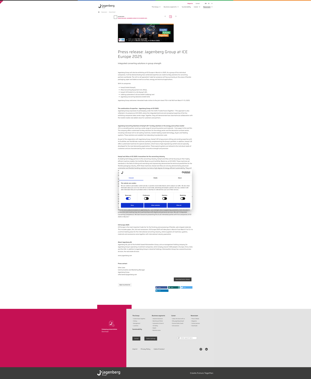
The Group (135, 316)
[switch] (146, 198)
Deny (132, 205)
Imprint (134, 349)
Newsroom (194, 316)
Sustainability (137, 329)
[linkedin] (206, 349)
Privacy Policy (145, 349)
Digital (154, 328)
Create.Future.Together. (139, 319)
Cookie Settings (150, 338)
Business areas (157, 330)
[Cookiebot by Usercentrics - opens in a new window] (183, 172)
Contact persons (196, 323)
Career (173, 316)
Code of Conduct (159, 349)
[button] (161, 287)
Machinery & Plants (158, 321)
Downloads (194, 326)
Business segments (158, 316)
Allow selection (155, 205)
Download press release (183, 279)
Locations (135, 326)
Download (105, 331)
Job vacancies (175, 326)
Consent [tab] (131, 178)
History (135, 321)
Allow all (178, 205)
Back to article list (125, 285)
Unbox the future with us (178, 319)
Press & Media (195, 319)
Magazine (194, 321)
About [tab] (180, 178)
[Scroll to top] (307, 375)
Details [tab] (156, 178)
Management (136, 323)
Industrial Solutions (158, 319)
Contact (136, 338)
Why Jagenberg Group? (178, 321)
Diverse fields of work (177, 323)
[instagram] (201, 349)
